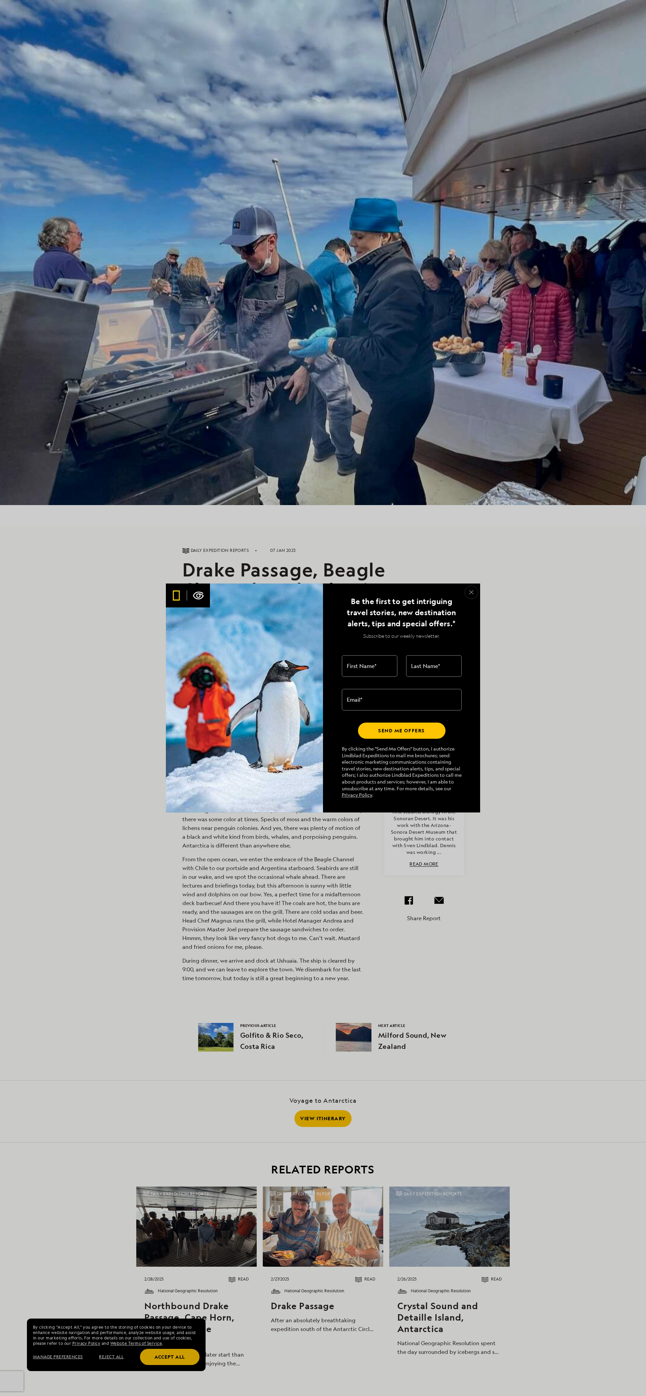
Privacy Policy (357, 795)
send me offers (401, 730)
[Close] (471, 592)
